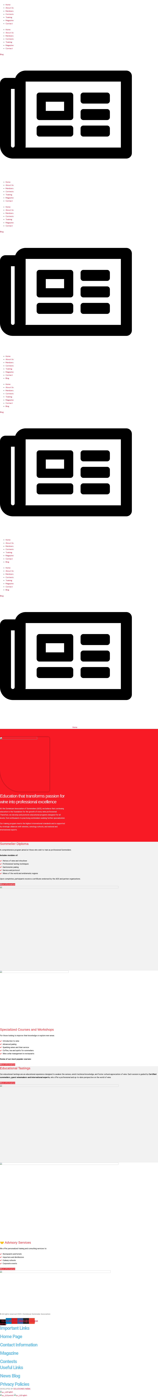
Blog (7, 406)
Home (8, 29)
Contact (9, 48)
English (10, 1392)
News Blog (10, 1376)
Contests (10, 39)
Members (9, 36)
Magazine (10, 45)
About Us (10, 32)
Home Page (11, 1336)
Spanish (10, 1395)
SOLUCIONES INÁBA (21, 1389)
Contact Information (18, 1345)
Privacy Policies (14, 1384)
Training (9, 42)
